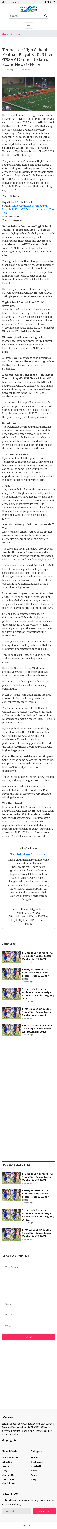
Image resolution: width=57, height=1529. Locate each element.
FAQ (4, 1471)
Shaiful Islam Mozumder (28, 854)
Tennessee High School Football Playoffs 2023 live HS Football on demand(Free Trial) (28, 209)
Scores (35, 1475)
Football (35, 1457)
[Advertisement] (28, 1069)
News (17, 34)
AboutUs (7, 1462)
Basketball (37, 1462)
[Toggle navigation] (28, 25)
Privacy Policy (10, 1457)
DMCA (5, 1466)
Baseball (36, 1466)
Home (5, 34)
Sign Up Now (44, 1511)
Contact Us (8, 1475)
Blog (33, 1479)
